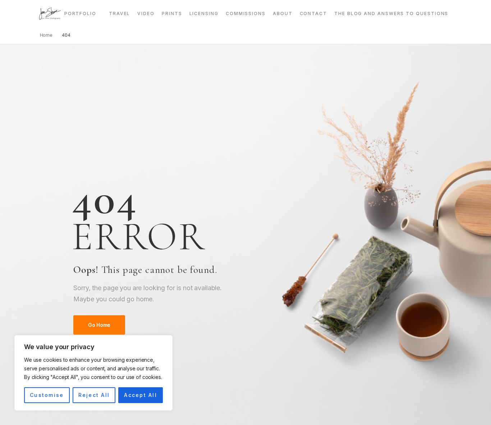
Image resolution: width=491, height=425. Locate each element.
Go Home (99, 325)
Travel (119, 13)
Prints (172, 13)
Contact (313, 13)
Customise (47, 395)
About (283, 13)
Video (146, 13)
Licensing (204, 13)
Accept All (140, 395)
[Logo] (50, 13)
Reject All (94, 395)
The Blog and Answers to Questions (391, 13)
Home (46, 35)
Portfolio (80, 13)
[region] (93, 373)
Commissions (246, 13)
